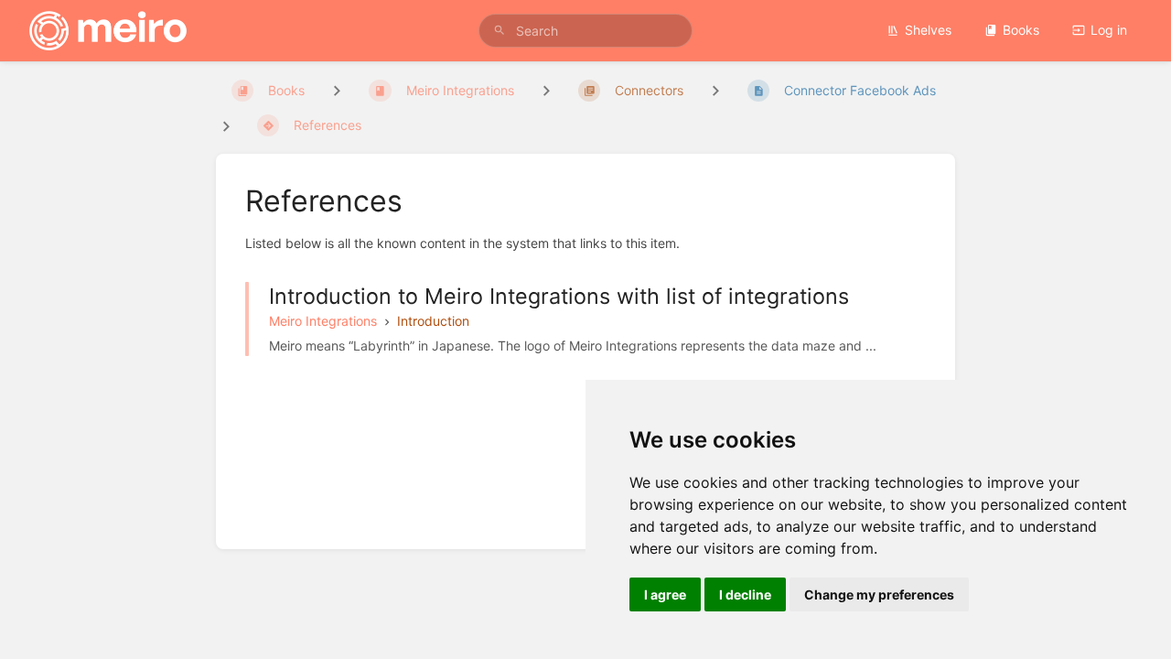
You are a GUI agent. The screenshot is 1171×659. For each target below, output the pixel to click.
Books (1021, 30)
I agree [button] (665, 594)
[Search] (499, 30)
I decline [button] (745, 594)
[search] (585, 31)
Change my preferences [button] (879, 594)
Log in (1108, 30)
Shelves (928, 30)
